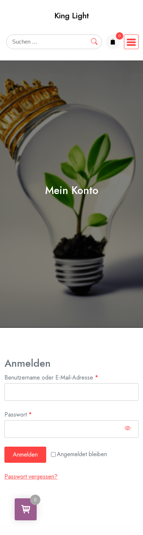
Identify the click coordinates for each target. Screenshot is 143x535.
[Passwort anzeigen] (128, 429)
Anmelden (25, 454)
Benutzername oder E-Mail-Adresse (65, 377)
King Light (71, 15)
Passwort (32, 414)
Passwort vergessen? (31, 476)
